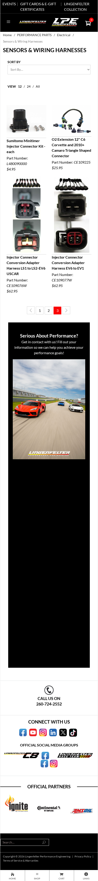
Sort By (14, 62)
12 (20, 86)
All (38, 86)
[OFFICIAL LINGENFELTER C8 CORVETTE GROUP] (45, 755)
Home (7, 35)
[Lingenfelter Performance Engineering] (32, 21)
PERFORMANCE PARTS (34, 35)
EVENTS (9, 4)
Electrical (63, 35)
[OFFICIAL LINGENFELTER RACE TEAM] (44, 763)
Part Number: (26, 154)
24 (29, 86)
